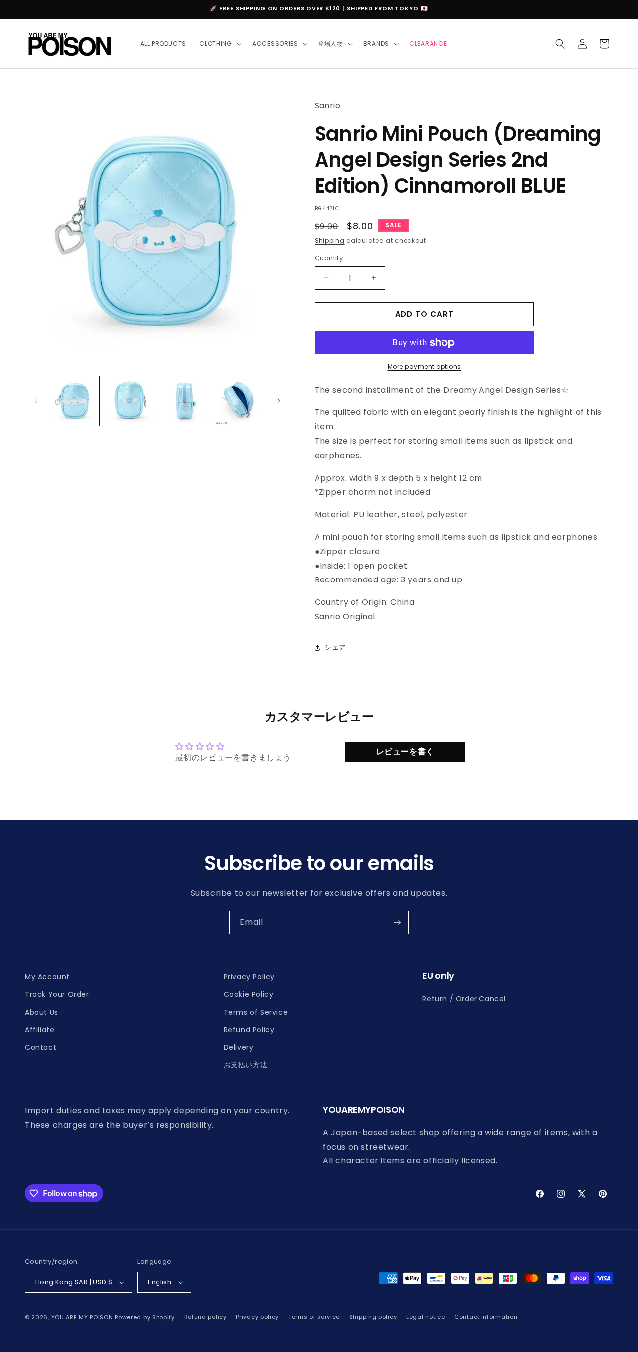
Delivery (239, 1047)
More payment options (424, 366)
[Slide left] (36, 401)
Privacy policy (257, 1317)
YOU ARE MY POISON (82, 1317)
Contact (40, 1047)
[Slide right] (279, 401)
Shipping (330, 240)
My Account (47, 977)
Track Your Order (57, 994)
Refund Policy (249, 1030)
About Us (41, 1012)
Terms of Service (256, 1012)
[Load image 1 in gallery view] (74, 401)
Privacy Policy (249, 977)
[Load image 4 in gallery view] (239, 401)
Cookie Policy (249, 994)
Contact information (485, 1317)
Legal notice (425, 1317)
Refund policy (205, 1317)
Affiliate (39, 1030)
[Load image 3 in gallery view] (184, 401)
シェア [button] (335, 647)
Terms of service (314, 1317)
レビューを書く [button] (405, 751)
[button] (219, 44)
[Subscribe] (397, 922)
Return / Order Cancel (464, 999)
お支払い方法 (246, 1065)
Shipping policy (373, 1317)
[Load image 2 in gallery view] (129, 401)
